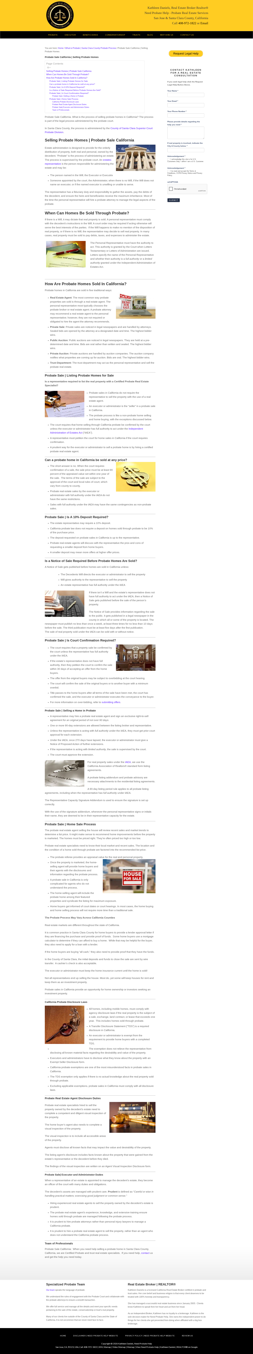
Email (204, 23)
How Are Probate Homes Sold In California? (66, 78)
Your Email (172, 101)
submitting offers (111, 702)
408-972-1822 (187, 23)
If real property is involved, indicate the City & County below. (185, 144)
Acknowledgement (176, 156)
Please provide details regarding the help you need (183, 123)
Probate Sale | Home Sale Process (63, 99)
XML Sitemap (105, 1347)
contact (145, 1253)
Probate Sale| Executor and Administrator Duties (70, 107)
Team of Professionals (60, 110)
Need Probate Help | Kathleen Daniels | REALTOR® (164, 1347)
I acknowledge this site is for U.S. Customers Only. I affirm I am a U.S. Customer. (185, 160)
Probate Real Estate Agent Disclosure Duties (69, 104)
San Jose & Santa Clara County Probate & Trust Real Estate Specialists (81, 15)
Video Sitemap (119, 1347)
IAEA (128, 762)
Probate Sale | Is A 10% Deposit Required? (67, 87)
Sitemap (130, 1347)
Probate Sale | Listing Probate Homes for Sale (68, 81)
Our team (50, 1290)
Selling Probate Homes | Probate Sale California (68, 71)
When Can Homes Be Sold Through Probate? (67, 74)
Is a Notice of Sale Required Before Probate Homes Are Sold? (75, 90)
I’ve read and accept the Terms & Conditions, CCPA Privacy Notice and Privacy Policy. (184, 173)
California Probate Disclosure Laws (65, 102)
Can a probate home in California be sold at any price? (72, 84)
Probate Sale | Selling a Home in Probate (68, 96)
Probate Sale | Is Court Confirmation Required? (69, 93)
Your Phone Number (176, 111)
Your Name (172, 91)
